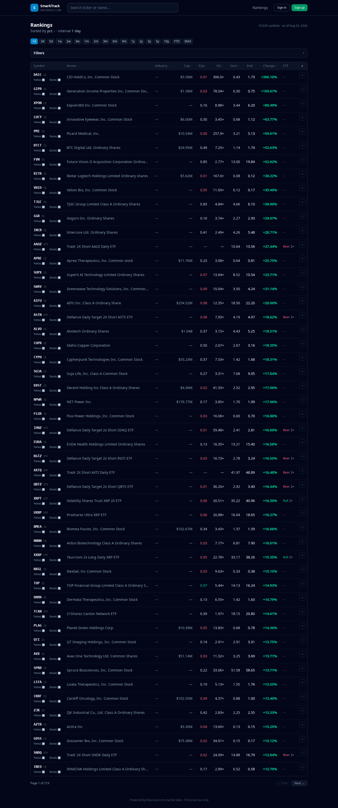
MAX (188, 41)
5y (157, 41)
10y (166, 41)
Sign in (281, 7)
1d (34, 41)
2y (141, 41)
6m (115, 41)
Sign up (299, 7)
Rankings (260, 7)
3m (105, 41)
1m (86, 41)
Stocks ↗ (55, 80)
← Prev (283, 783)
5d (51, 41)
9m (124, 41)
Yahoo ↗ (39, 80)
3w (77, 41)
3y (149, 41)
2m (96, 41)
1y (133, 41)
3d (42, 41)
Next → (299, 783)
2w (69, 41)
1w (60, 41)
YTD (177, 41)
